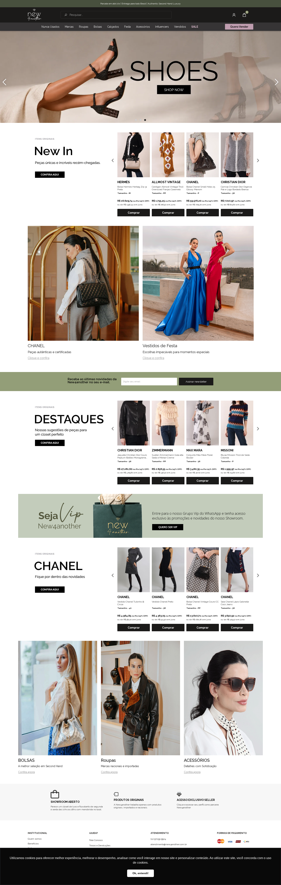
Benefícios (33, 843)
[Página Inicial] (34, 15)
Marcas (69, 26)
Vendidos (180, 26)
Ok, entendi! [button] (140, 873)
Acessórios (143, 26)
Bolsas (98, 26)
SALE (194, 26)
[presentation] (4, 82)
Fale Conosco (96, 840)
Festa (127, 26)
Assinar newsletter (196, 381)
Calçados (113, 26)
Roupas (83, 26)
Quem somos (34, 838)
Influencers (162, 26)
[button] (136, 120)
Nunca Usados (50, 26)
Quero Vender (239, 26)
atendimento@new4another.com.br (169, 844)
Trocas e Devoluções (99, 845)
